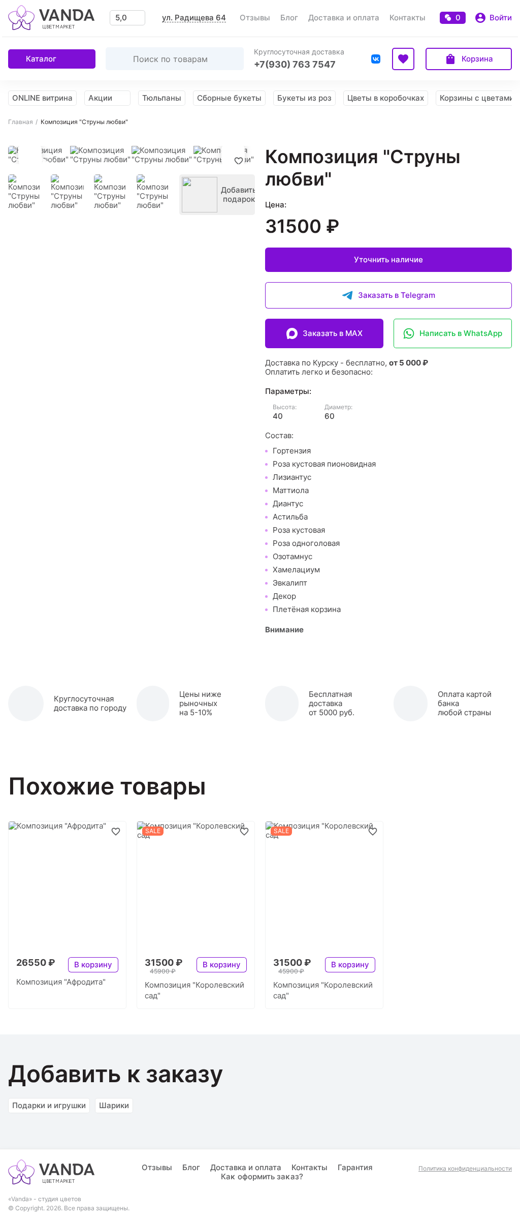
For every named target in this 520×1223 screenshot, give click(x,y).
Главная (20, 122)
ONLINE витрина (42, 98)
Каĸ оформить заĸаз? (262, 1176)
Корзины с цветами (477, 98)
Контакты (407, 17)
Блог (289, 17)
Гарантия (355, 1167)
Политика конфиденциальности (465, 1168)
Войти (501, 17)
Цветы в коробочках (385, 98)
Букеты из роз (304, 98)
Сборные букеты (229, 98)
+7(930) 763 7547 (295, 64)
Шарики (114, 1105)
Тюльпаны (161, 98)
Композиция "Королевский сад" (194, 990)
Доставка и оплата (343, 17)
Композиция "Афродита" (61, 982)
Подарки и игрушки (49, 1105)
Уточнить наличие (388, 259)
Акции (100, 98)
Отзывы (255, 17)
